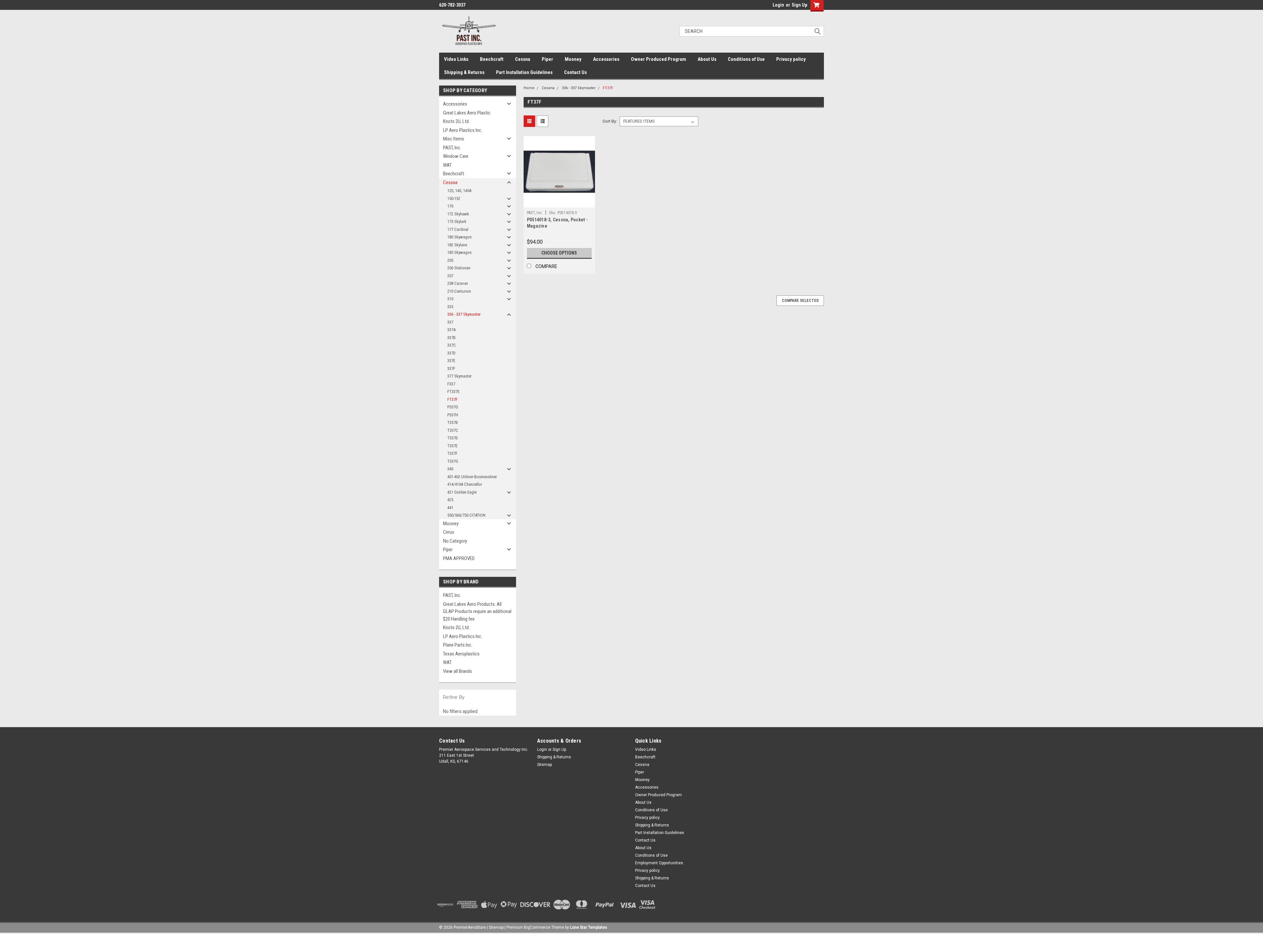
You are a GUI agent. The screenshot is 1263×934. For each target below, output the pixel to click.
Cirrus (448, 532)
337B (451, 337)
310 (450, 298)
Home (529, 88)
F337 (451, 383)
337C (451, 345)
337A (451, 329)
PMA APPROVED (459, 558)
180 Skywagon (459, 236)
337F (451, 368)
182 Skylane (457, 244)
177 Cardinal (457, 229)
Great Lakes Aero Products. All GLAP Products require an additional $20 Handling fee (477, 611)
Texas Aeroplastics (461, 654)
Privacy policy (791, 59)
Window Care (455, 156)
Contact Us (575, 72)
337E (451, 360)
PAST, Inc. (452, 148)
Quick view (559, 202)
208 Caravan (457, 283)
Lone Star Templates (588, 927)
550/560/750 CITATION (466, 515)
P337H (452, 414)
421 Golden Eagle (462, 492)
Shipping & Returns (464, 72)
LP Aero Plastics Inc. (462, 130)
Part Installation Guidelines (524, 72)
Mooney (573, 59)
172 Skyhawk (458, 213)
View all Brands (457, 671)
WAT (447, 165)
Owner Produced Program (658, 59)
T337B (452, 422)
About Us (707, 59)
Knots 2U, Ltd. (456, 121)
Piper (547, 59)
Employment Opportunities (659, 863)
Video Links (456, 59)
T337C (452, 430)
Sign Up (799, 5)
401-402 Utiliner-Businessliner (472, 476)
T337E (452, 445)
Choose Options (559, 253)
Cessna (522, 59)
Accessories (606, 59)
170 (450, 206)
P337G (452, 407)
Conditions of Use (746, 59)
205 (450, 260)
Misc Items (453, 139)
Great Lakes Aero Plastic (466, 113)
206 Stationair (459, 267)
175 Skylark (456, 221)
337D (451, 353)
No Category (455, 541)
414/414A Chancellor (464, 484)
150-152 (453, 198)
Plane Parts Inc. (457, 645)
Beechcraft (492, 59)
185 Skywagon (459, 252)
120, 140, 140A (459, 190)
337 (450, 322)
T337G (452, 461)
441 (450, 507)
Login (778, 5)
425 (450, 499)
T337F (452, 453)
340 (450, 468)
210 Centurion (459, 291)
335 (450, 306)
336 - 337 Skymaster (464, 314)
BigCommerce (537, 927)
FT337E (453, 391)
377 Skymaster (459, 376)
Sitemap (544, 764)
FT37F (452, 399)
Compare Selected (800, 300)
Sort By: (610, 121)
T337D (452, 437)
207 (450, 275)
